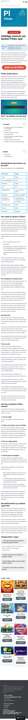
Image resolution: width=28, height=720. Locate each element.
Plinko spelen (13, 32)
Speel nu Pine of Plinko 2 (7, 620)
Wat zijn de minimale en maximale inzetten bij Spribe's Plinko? (13, 541)
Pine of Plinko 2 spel (7, 616)
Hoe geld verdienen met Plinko (12, 697)
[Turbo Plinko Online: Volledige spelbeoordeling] (7, 632)
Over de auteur (7, 698)
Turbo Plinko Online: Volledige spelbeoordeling (7, 636)
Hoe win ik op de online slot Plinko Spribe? (13, 568)
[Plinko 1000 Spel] (20, 611)
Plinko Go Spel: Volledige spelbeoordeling (21, 638)
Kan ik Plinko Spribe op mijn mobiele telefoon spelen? (13, 562)
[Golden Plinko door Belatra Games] (7, 592)
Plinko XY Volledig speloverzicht (7, 657)
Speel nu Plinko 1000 (21, 617)
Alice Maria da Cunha (20, 45)
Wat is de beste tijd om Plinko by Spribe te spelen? (12, 555)
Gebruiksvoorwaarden (8, 703)
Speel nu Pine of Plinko (20, 598)
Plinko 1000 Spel (21, 614)
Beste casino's (8, 695)
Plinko (2, 5)
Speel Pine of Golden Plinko (7, 599)
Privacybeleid (7, 705)
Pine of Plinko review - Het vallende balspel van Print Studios (21, 593)
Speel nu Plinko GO (21, 643)
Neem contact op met (9, 700)
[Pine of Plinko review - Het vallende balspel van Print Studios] (20, 588)
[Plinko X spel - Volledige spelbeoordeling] (20, 655)
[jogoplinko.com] (5, 1)
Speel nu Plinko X (20, 662)
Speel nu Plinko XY (7, 661)
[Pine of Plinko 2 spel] (7, 613)
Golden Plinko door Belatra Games (7, 595)
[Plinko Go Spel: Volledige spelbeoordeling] (20, 634)
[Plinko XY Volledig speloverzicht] (7, 654)
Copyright (6, 707)
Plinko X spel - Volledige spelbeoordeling (21, 659)
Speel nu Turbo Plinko (7, 640)
